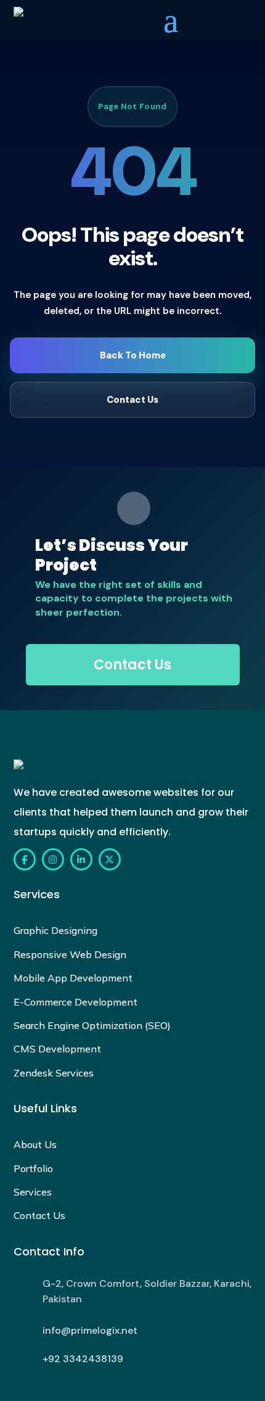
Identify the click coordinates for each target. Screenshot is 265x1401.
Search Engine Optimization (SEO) (92, 1025)
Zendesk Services (54, 1073)
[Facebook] (25, 859)
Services (33, 1192)
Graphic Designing (55, 930)
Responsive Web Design (70, 954)
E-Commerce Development (75, 1002)
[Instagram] (53, 859)
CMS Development (57, 1049)
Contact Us (132, 400)
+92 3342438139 (83, 1358)
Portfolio (33, 1168)
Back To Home (133, 355)
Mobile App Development (73, 978)
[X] (110, 859)
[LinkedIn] (81, 859)
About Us (35, 1144)
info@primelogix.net (90, 1330)
